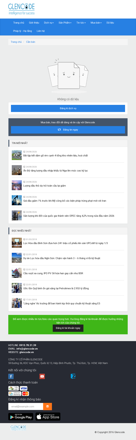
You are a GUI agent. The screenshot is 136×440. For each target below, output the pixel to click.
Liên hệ (41, 30)
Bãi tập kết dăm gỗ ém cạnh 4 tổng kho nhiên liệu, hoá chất (55, 155)
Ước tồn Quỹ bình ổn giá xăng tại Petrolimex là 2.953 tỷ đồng (56, 288)
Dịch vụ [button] (48, 22)
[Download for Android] (21, 415)
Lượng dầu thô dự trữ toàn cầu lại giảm (44, 185)
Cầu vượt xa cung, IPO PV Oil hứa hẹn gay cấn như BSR (53, 273)
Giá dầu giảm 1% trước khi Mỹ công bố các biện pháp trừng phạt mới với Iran (64, 200)
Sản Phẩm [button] (64, 22)
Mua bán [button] (95, 22)
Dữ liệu (110, 22)
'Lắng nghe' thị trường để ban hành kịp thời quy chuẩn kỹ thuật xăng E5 (61, 303)
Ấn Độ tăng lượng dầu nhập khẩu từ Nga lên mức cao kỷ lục (55, 170)
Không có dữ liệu (68, 99)
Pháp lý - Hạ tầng (22, 30)
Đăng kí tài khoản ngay (68, 328)
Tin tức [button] (80, 22)
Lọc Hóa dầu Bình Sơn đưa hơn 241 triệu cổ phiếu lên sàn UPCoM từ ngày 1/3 (65, 243)
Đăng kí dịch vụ (68, 108)
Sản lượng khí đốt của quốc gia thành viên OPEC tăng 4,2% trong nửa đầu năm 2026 (68, 215)
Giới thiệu (34, 22)
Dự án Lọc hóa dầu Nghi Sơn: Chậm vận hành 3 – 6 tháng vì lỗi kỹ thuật (61, 258)
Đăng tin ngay (69, 129)
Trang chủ (18, 22)
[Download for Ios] (47, 415)
